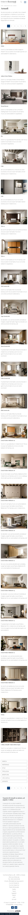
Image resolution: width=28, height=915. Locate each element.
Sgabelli (14, 893)
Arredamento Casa (8, 5)
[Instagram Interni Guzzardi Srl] (16, 907)
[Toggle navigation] (25, 2)
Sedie (14, 889)
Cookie (6, 913)
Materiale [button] (5, 764)
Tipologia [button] (5, 771)
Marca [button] (4, 761)
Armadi (14, 5)
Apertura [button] (5, 774)
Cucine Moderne (14, 883)
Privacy (2, 913)
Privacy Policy (18, 904)
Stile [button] (3, 768)
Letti (14, 897)
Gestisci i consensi (14, 913)
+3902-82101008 (15, 879)
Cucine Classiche (14, 885)
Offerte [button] (5, 781)
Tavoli (14, 891)
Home (2, 5)
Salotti (14, 895)
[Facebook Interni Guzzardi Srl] (12, 907)
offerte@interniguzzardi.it (16, 881)
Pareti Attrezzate (14, 887)
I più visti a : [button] (6, 778)
